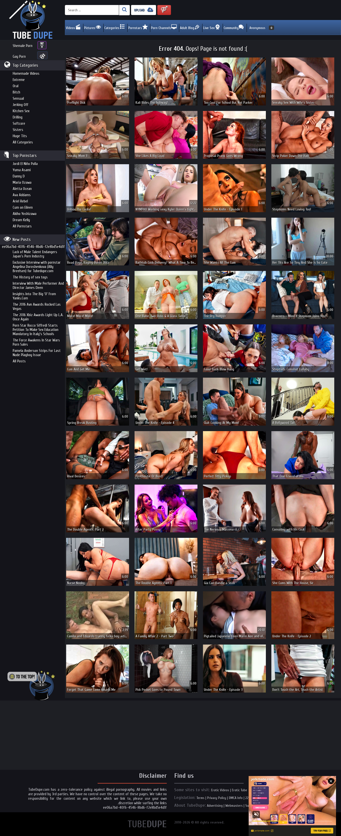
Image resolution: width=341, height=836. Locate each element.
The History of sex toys (30, 277)
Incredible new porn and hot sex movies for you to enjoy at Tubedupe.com (32, 20)
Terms (200, 798)
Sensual (18, 98)
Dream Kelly (21, 220)
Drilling (17, 117)
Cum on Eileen (23, 207)
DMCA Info (236, 798)
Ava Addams (22, 195)
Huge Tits (20, 136)
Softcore (19, 123)
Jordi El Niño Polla (25, 164)
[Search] (124, 10)
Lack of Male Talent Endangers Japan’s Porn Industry (35, 254)
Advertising (215, 806)
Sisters (18, 130)
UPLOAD (140, 10)
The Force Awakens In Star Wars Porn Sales (36, 342)
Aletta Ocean (22, 189)
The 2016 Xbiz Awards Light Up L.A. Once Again (38, 317)
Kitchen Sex (21, 111)
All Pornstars (22, 226)
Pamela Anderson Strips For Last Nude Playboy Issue (37, 353)
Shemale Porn (22, 46)
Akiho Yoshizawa (24, 214)
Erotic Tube (239, 790)
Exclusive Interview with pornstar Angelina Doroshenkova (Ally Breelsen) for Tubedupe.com (37, 266)
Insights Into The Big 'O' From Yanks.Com (34, 296)
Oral (15, 86)
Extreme (19, 80)
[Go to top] (31, 686)
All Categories (23, 142)
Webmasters (234, 806)
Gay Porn (19, 56)
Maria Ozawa (22, 182)
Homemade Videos (26, 73)
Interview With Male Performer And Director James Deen (38, 285)
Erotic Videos (220, 790)
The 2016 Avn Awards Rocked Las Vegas (37, 306)
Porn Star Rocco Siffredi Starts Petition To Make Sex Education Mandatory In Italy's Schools (35, 329)
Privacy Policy (216, 798)
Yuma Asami (22, 170)
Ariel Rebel (20, 201)
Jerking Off (20, 105)
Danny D (19, 176)
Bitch (16, 92)
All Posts (19, 361)
